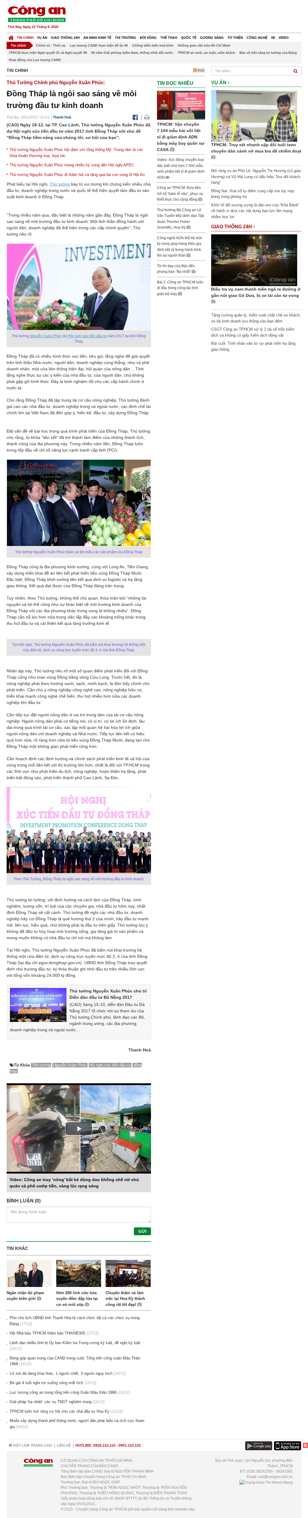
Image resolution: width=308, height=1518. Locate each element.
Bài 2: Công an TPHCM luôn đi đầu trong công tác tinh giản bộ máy (180, 288)
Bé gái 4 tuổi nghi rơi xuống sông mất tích (46, 1383)
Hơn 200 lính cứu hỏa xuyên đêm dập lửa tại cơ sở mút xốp (77, 1299)
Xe (273, 37)
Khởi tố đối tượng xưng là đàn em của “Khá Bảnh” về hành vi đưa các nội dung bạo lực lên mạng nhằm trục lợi (255, 211)
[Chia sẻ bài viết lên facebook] (135, 117)
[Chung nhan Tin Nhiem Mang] (266, 1482)
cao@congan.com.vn (275, 1477)
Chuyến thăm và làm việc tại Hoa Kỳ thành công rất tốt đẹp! (125, 1299)
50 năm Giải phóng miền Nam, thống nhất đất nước (132, 52)
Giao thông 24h (65, 37)
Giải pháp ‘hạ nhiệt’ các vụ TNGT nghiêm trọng (50, 1401)
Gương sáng (212, 37)
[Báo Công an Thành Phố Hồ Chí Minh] (11, 36)
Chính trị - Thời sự (51, 45)
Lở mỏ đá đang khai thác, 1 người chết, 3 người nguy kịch (61, 1373)
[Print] (147, 117)
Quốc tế (188, 37)
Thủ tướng (60, 184)
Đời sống (148, 37)
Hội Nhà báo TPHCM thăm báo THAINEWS (47, 1333)
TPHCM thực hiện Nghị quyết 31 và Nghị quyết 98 (48, 52)
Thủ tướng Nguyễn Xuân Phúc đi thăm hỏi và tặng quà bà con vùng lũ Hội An (77, 174)
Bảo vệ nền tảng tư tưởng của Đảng (268, 52)
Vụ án (42, 37)
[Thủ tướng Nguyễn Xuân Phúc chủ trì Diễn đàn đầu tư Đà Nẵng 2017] (38, 1004)
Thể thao (168, 37)
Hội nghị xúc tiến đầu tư (87, 336)
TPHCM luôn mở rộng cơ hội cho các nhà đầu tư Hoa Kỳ (59, 1411)
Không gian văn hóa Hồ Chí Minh (204, 45)
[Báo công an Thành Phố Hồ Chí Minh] (37, 13)
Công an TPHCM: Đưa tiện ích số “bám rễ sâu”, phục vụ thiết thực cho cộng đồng (180, 194)
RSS (200, 70)
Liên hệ (64, 1445)
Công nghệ (257, 37)
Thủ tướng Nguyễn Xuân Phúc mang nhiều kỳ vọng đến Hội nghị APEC (72, 165)
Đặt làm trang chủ (32, 1445)
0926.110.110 (104, 1445)
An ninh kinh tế (97, 37)
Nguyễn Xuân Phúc (45, 336)
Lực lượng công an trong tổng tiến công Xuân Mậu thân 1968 (63, 1392)
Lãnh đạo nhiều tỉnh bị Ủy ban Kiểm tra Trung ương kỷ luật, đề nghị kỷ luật (75, 1343)
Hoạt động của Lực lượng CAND (35, 60)
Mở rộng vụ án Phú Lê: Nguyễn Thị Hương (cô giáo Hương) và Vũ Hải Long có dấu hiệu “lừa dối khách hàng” (256, 176)
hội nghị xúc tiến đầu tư (110, 1065)
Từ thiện (235, 37)
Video (284, 37)
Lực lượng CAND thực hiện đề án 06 (99, 45)
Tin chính (25, 37)
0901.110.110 (130, 1445)
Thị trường (125, 37)
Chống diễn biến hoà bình (153, 45)
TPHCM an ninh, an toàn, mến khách (206, 52)
